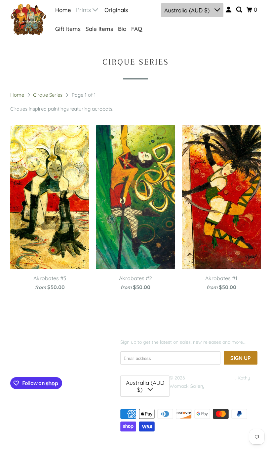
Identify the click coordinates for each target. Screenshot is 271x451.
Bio (122, 28)
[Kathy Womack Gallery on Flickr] (54, 363)
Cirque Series (48, 95)
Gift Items (68, 28)
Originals (116, 9)
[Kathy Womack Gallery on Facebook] (18, 363)
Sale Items (99, 28)
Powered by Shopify (191, 395)
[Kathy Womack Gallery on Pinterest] (39, 363)
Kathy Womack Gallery (210, 378)
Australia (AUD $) (187, 10)
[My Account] (229, 9)
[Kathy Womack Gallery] (28, 18)
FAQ (136, 28)
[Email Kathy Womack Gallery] (68, 363)
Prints (84, 9)
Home (63, 9)
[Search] (239, 9)
